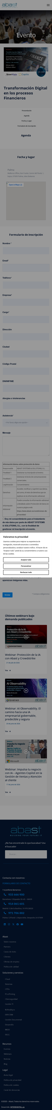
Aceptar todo (26, 560)
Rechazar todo (26, 572)
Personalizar (26, 566)
